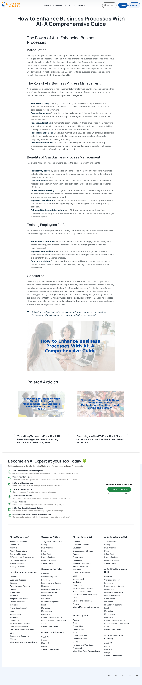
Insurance (14, 605)
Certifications (58, 5)
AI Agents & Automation (51, 541)
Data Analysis (47, 548)
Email (75, 632)
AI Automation (110, 541)
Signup (123, 5)
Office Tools (46, 554)
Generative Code (80, 635)
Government (15, 592)
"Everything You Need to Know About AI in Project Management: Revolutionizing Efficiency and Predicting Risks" (39, 439)
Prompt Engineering (49, 557)
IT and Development (18, 608)
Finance (13, 589)
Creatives (14, 577)
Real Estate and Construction (22, 630)
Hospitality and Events (19, 598)
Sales (12, 633)
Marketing (14, 617)
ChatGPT (45, 637)
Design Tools (78, 629)
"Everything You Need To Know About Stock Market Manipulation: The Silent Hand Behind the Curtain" (100, 439)
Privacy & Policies (17, 566)
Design (44, 551)
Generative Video (48, 560)
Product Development (19, 627)
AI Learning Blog (17, 563)
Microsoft (45, 643)
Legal (12, 611)
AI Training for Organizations (22, 557)
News (80, 5)
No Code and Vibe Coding (83, 645)
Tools (71, 5)
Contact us (14, 545)
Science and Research (19, 636)
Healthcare (14, 595)
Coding (44, 545)
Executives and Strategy (20, 586)
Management (15, 614)
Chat (75, 623)
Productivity (78, 648)
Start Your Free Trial (119, 489)
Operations (14, 620)
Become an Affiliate (18, 560)
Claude (44, 640)
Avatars (76, 620)
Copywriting (78, 626)
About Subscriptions (18, 551)
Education (14, 583)
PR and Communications (20, 623)
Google (44, 646)
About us (14, 548)
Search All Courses (18, 554)
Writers (13, 639)
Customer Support (18, 580)
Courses (45, 5)
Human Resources (18, 602)
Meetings (76, 642)
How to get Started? (18, 541)
